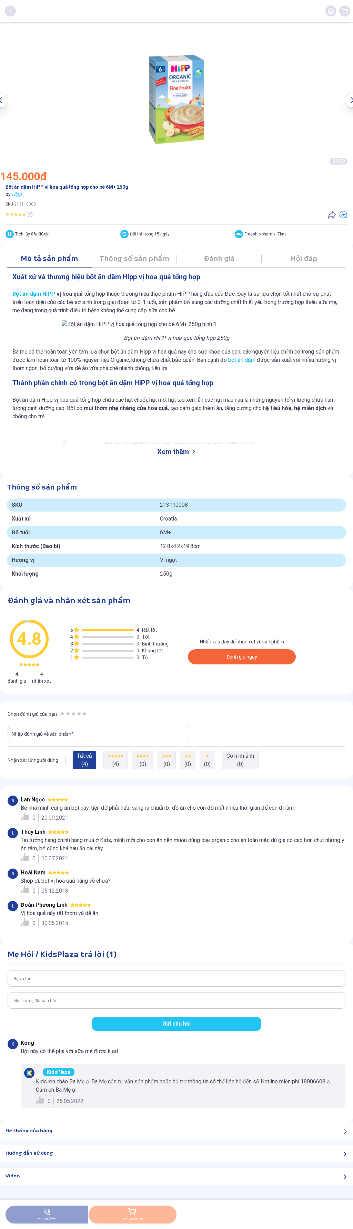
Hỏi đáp (303, 259)
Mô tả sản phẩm (49, 259)
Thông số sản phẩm (134, 259)
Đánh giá (219, 259)
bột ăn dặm (241, 360)
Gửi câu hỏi (176, 1023)
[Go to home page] (330, 11)
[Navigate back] (10, 11)
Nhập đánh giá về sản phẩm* (43, 734)
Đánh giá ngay (241, 657)
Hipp (17, 194)
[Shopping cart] (344, 11)
